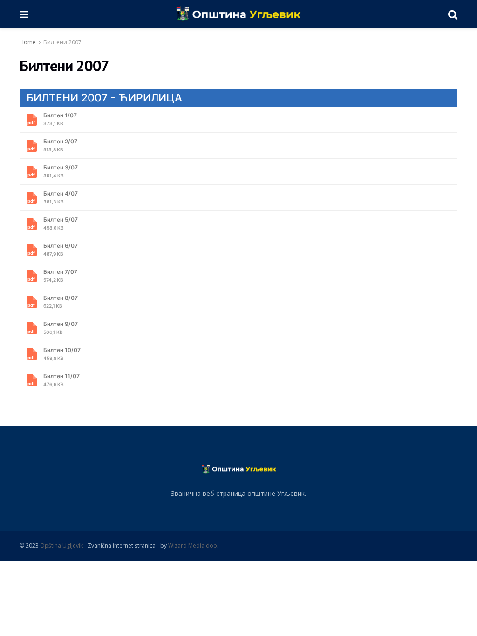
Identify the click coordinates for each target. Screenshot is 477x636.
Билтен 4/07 (60, 197)
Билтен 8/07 (60, 301)
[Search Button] (452, 14)
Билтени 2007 (62, 42)
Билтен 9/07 (60, 327)
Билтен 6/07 (60, 249)
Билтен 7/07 (60, 275)
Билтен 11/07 (61, 379)
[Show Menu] (24, 14)
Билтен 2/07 (60, 145)
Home (28, 42)
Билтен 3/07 (60, 171)
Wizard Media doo (192, 545)
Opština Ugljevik (61, 545)
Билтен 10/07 (62, 353)
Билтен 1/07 (60, 119)
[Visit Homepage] (238, 14)
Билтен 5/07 (60, 223)
